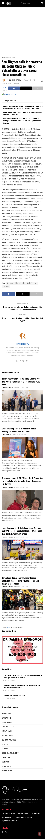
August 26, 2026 (19, 388)
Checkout (5, 813)
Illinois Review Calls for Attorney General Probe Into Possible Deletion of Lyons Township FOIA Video (23, 107)
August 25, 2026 (18, 435)
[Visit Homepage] (26, 3)
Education (6, 718)
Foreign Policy (8, 727)
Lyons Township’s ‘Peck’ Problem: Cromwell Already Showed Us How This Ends (22, 113)
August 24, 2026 (19, 487)
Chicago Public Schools (16, 283)
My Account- (29, 817)
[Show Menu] (3, 3)
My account (19, 817)
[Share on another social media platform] (37, 88)
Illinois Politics (9, 740)
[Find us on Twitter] (6, 832)
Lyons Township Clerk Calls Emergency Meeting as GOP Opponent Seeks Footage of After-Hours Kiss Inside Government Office (22, 530)
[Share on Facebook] (14, 88)
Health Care (7, 731)
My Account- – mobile (9, 821)
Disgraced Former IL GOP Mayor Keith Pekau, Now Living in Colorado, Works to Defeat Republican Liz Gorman (22, 120)
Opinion (5, 744)
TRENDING (6, 757)
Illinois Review (15, 80)
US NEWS (5, 762)
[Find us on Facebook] (2, 832)
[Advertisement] (22, 30)
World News (7, 771)
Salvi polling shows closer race (14, 695)
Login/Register (36, 813)
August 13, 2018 (29, 80)
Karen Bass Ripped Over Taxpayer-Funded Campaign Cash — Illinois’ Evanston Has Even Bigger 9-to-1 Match (20, 580)
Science (5, 749)
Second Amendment (10, 753)
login (8, 627)
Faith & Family (8, 722)
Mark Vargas (7, 435)
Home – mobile (23, 813)
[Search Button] (42, 3)
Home (4, 58)
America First (8, 713)
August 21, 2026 (19, 587)
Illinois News (11, 58)
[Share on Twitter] (26, 88)
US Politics (7, 766)
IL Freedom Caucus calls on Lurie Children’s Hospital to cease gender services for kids (22, 676)
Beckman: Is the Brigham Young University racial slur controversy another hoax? (21, 686)
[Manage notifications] (39, 834)
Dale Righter (32, 283)
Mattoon (6, 287)
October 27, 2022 (9, 680)
